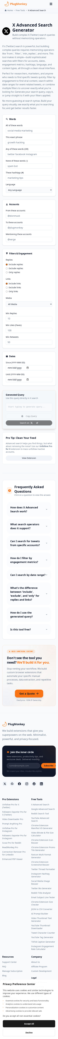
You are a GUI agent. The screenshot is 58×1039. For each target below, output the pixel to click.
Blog (4, 975)
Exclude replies (16, 268)
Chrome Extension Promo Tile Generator (43, 848)
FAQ (4, 966)
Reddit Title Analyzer (41, 893)
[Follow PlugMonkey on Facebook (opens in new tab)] (19, 783)
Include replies (16, 264)
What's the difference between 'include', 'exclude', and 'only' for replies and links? (24, 593)
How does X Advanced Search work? (24, 509)
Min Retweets (12, 337)
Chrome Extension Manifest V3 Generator (42, 827)
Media (9, 298)
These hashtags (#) (15, 172)
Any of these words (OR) (17, 149)
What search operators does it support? (24, 526)
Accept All (29, 1023)
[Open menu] (50, 3)
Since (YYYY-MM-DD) (15, 362)
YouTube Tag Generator (42, 937)
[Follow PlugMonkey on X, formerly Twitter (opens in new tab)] (4, 783)
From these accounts (15, 210)
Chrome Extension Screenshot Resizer (40, 863)
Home (10, 10)
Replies (9, 259)
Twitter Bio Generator (41, 888)
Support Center (9, 962)
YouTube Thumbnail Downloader (40, 927)
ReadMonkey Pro (10, 847)
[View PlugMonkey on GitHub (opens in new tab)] (12, 783)
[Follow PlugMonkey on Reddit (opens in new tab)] (34, 783)
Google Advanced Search (43, 809)
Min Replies (11, 313)
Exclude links (15, 287)
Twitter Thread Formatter (43, 869)
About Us (35, 962)
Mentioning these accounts (19, 234)
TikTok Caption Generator (43, 941)
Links (8, 279)
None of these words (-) (17, 160)
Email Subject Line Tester (43, 897)
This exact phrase (14, 137)
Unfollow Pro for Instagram (9, 829)
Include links (15, 283)
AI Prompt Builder (39, 913)
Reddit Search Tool (40, 813)
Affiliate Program (39, 966)
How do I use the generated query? (21, 614)
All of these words (14, 125)
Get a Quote (27, 693)
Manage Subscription (12, 971)
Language (10, 184)
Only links (13, 291)
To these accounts (14, 222)
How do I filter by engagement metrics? (24, 560)
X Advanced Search (40, 804)
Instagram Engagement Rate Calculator (42, 947)
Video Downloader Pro (12, 819)
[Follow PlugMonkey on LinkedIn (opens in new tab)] (41, 783)
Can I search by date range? (27, 575)
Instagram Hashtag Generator (40, 875)
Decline (29, 1032)
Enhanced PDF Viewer (12, 859)
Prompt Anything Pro (12, 823)
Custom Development (41, 971)
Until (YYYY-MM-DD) (15, 374)
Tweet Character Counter (43, 932)
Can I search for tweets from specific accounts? (25, 543)
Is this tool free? (20, 629)
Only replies (14, 272)
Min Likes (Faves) (14, 325)
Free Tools (20, 10)
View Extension (29, 458)
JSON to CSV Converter (41, 909)
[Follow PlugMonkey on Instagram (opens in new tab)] (26, 783)
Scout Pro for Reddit (11, 842)
